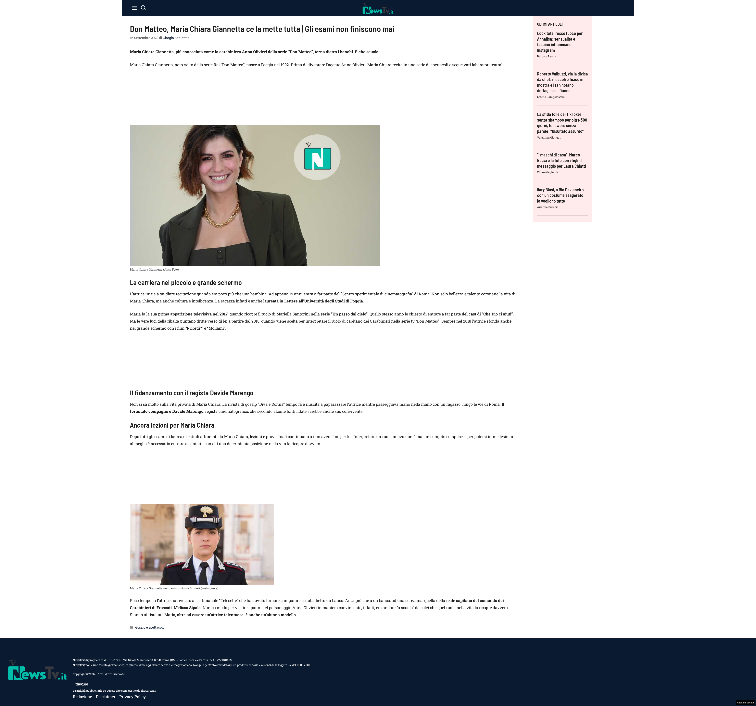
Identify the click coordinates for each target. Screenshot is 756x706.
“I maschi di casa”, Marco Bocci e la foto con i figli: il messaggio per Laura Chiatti (561, 160)
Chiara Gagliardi (547, 172)
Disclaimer (105, 696)
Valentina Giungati (549, 137)
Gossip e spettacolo (149, 627)
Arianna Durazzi (547, 207)
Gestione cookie (745, 702)
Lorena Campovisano (551, 97)
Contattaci (132, 674)
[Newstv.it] (378, 8)
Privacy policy (132, 696)
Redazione (82, 696)
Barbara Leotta (546, 56)
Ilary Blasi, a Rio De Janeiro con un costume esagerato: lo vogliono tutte (561, 195)
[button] (143, 8)
